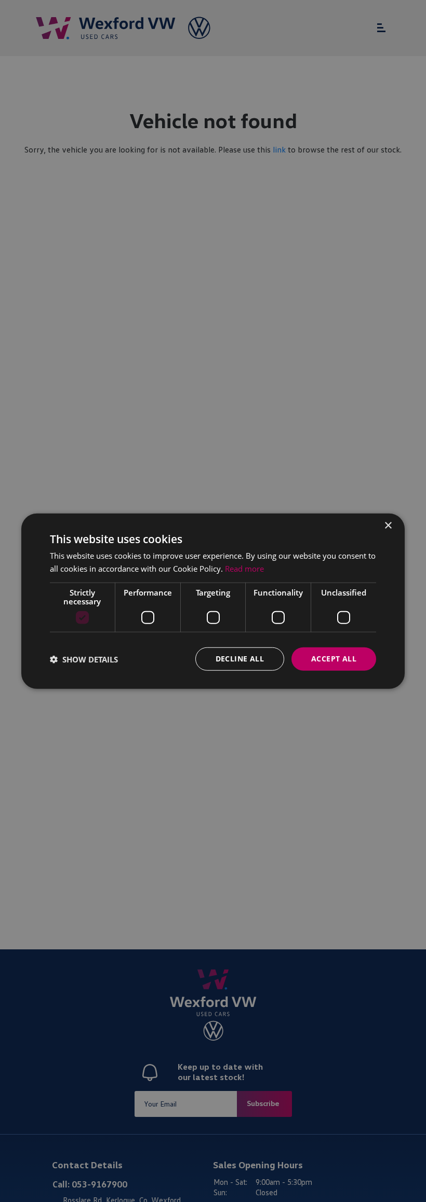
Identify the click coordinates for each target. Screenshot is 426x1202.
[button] (84, 659)
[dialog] (213, 601)
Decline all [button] (240, 659)
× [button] (388, 525)
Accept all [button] (333, 659)
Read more (244, 568)
